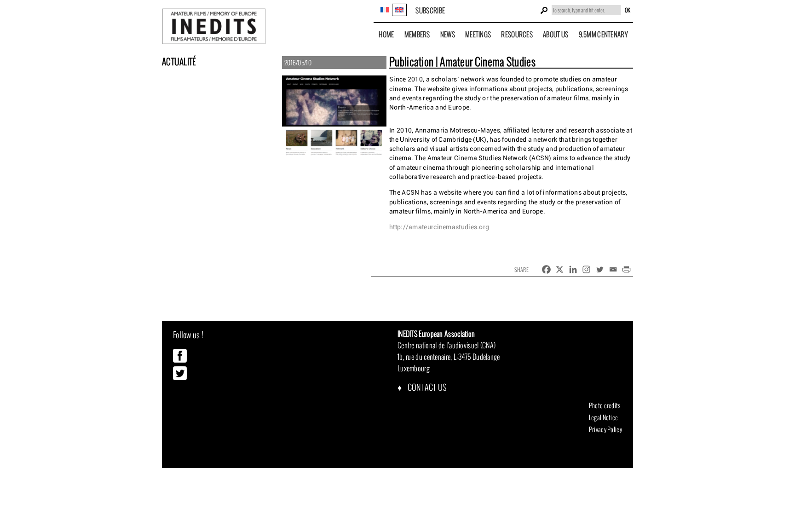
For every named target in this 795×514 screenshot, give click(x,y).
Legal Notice (603, 417)
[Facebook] (546, 269)
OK (627, 10)
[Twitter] (599, 269)
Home (386, 34)
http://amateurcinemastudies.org (439, 227)
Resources (517, 34)
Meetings (478, 34)
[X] (559, 269)
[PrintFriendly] (626, 269)
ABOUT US (555, 34)
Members (417, 34)
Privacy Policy (605, 429)
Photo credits (605, 405)
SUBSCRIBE (430, 10)
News (447, 34)
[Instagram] (586, 269)
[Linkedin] (573, 269)
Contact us (426, 387)
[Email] (613, 269)
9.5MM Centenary (603, 34)
